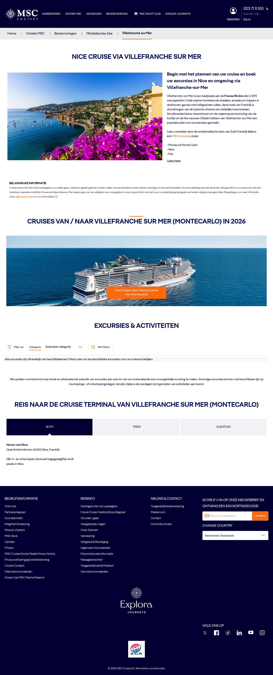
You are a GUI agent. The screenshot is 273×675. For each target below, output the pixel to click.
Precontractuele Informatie (97, 553)
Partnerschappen (15, 512)
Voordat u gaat (90, 518)
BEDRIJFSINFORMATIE (21, 498)
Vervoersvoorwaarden (94, 571)
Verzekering (88, 536)
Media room (158, 512)
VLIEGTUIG (223, 426)
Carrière (9, 542)
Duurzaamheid (13, 518)
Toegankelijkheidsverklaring (167, 506)
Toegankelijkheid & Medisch (97, 565)
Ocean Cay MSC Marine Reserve (24, 577)
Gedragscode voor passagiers (99, 506)
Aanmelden (233, 19)
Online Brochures (161, 524)
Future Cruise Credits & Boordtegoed (103, 512)
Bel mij (247, 19)
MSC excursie (181, 136)
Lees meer (174, 160)
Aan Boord (93, 14)
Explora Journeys (177, 14)
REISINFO (88, 498)
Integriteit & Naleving (17, 524)
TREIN (137, 426)
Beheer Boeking (117, 14)
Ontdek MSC (73, 14)
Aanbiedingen (51, 14)
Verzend (260, 515)
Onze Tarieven (89, 530)
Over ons (10, 506)
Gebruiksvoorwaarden (18, 571)
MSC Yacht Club (150, 14)
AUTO (49, 426)
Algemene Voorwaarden (95, 548)
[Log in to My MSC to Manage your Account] (233, 10)
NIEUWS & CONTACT (166, 498)
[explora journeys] (136, 600)
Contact (156, 518)
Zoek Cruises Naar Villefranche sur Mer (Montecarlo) (136, 292)
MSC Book (11, 536)
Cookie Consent (14, 565)
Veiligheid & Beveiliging (94, 542)
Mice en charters (15, 530)
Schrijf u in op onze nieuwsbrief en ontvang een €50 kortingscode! (233, 503)
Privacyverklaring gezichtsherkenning (27, 559)
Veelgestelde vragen (93, 524)
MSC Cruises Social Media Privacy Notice (30, 553)
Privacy (9, 548)
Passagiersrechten (92, 559)
